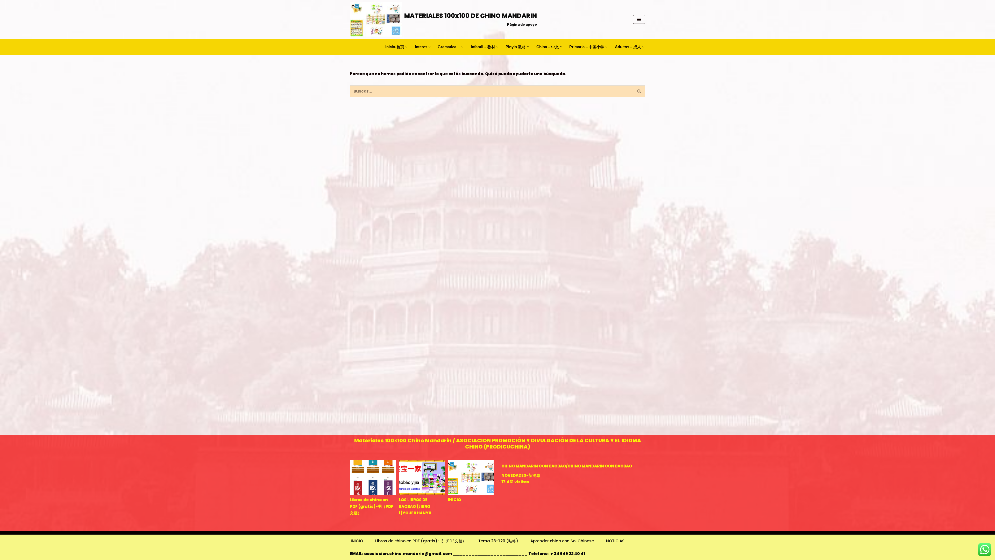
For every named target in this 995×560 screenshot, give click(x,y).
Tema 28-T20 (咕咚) (498, 541)
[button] (407, 47)
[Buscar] (639, 91)
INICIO (454, 499)
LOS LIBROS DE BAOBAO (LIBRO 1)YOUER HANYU (415, 506)
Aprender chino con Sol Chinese (562, 541)
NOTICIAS (615, 541)
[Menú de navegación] (639, 19)
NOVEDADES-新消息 (520, 475)
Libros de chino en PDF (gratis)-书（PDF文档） (371, 506)
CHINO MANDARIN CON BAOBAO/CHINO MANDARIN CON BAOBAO (566, 466)
